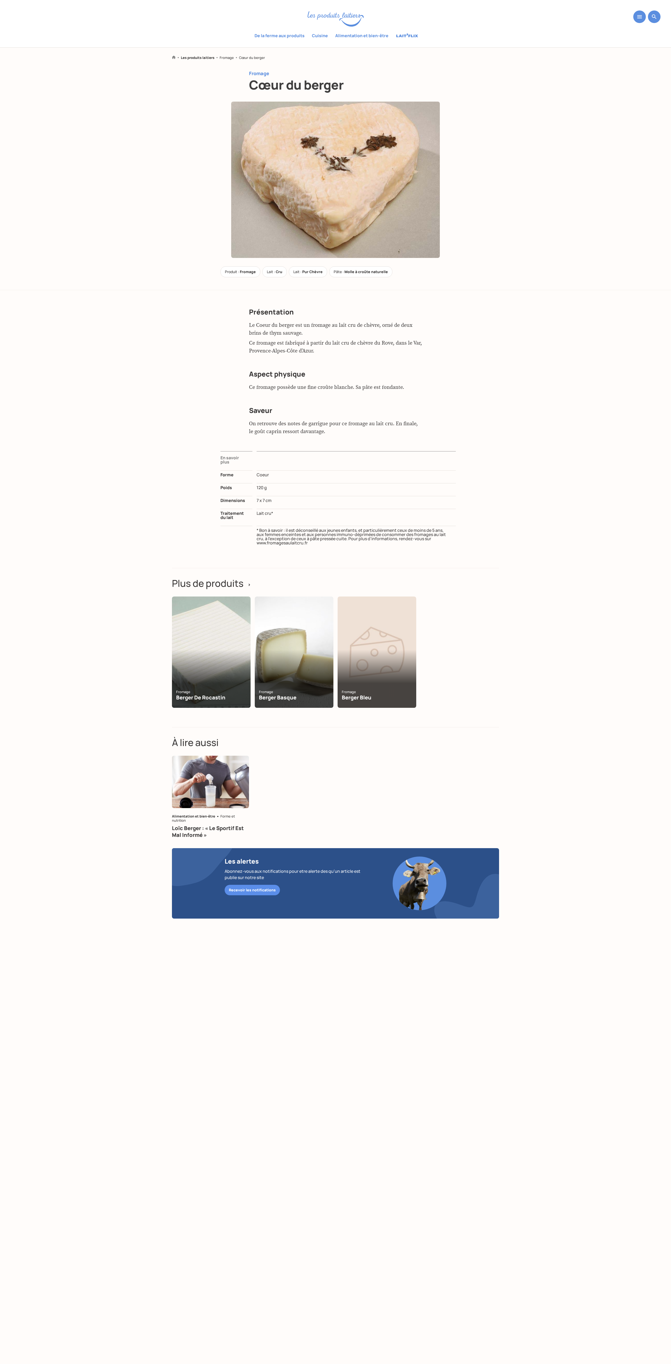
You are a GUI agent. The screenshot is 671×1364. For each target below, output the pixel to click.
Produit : (240, 271)
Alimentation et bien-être (361, 35)
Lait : (274, 271)
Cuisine (320, 35)
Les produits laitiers (197, 58)
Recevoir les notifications (252, 889)
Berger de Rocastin (200, 697)
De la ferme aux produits (280, 35)
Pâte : (361, 271)
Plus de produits (211, 583)
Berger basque (277, 697)
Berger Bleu (356, 697)
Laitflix (407, 35)
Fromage (227, 58)
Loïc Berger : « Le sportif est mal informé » (208, 831)
